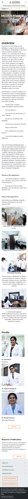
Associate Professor (8, 420)
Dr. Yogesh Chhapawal (9, 388)
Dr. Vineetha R (6, 359)
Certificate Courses (8, 470)
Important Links (6, 473)
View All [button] (21, 457)
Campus (4, 8)
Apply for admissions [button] (10, 479)
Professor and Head (8, 391)
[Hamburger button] (2, 2)
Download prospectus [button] (10, 484)
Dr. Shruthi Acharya (8, 418)
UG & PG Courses (7, 466)
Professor (5, 362)
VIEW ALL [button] (16, 427)
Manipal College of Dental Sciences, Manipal (14, 5)
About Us (5, 463)
